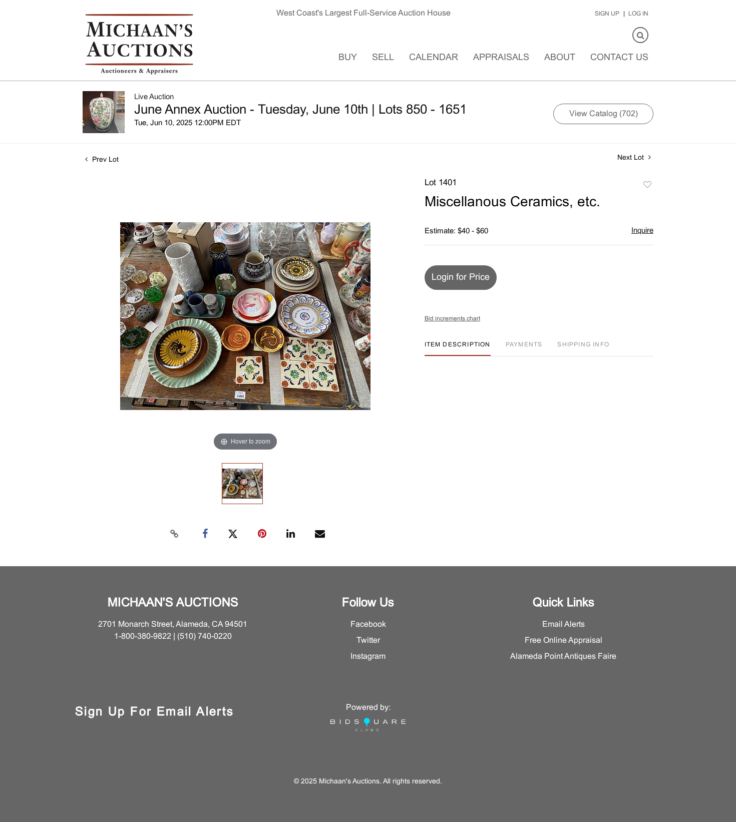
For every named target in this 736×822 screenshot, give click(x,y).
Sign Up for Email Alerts (154, 712)
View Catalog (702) (603, 114)
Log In (638, 14)
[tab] (458, 348)
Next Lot (631, 158)
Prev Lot (104, 160)
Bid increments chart (452, 319)
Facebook (368, 624)
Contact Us (619, 58)
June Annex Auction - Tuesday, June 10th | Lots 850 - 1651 (300, 110)
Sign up (607, 14)
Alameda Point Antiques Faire (563, 656)
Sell (383, 58)
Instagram (368, 656)
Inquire (642, 230)
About (559, 58)
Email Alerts (563, 624)
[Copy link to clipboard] (175, 534)
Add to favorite (647, 185)
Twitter (368, 640)
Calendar (433, 58)
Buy (347, 58)
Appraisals (501, 58)
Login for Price (461, 277)
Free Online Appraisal (563, 640)
